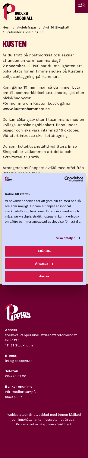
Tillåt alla (44, 251)
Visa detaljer (65, 238)
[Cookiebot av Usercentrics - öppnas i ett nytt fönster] (64, 179)
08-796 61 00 (15, 376)
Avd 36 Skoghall (56, 27)
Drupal (70, 420)
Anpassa (41, 263)
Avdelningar (27, 27)
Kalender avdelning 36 (25, 32)
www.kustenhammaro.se (26, 108)
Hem (6, 27)
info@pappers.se (18, 361)
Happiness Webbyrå (56, 424)
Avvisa (44, 276)
